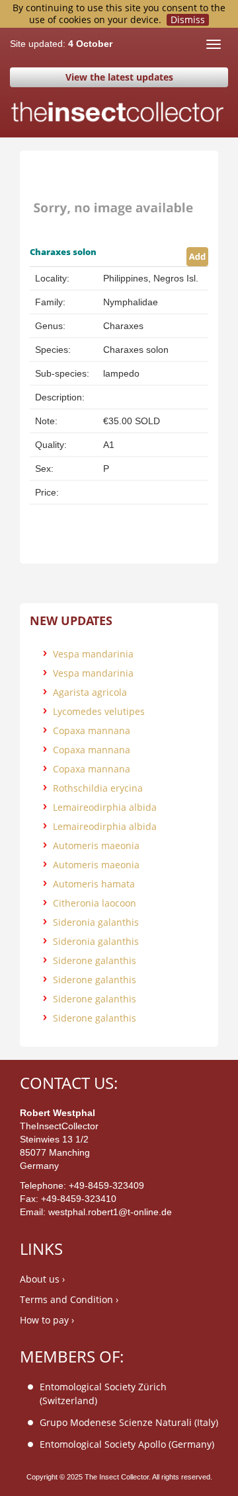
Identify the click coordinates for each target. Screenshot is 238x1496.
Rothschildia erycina (98, 788)
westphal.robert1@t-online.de (110, 1212)
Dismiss (188, 20)
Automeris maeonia (96, 845)
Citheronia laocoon (94, 903)
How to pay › (47, 1320)
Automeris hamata (94, 884)
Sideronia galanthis (96, 922)
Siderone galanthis (94, 960)
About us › (42, 1279)
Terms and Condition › (69, 1299)
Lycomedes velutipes (99, 711)
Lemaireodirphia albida (105, 807)
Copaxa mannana (91, 730)
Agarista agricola (90, 692)
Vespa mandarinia (93, 654)
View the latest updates (119, 77)
